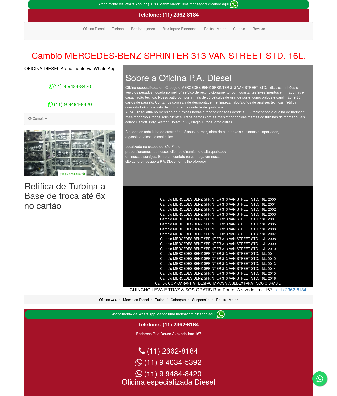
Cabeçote (178, 299)
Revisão (259, 28)
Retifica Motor (215, 28)
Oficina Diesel (94, 28)
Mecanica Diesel (136, 299)
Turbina (118, 28)
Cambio (239, 28)
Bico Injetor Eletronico (180, 28)
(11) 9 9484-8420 (72, 86)
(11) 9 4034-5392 (172, 362)
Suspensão (201, 299)
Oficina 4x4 (108, 299)
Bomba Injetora (143, 28)
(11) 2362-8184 (180, 14)
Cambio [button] (38, 118)
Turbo (159, 299)
